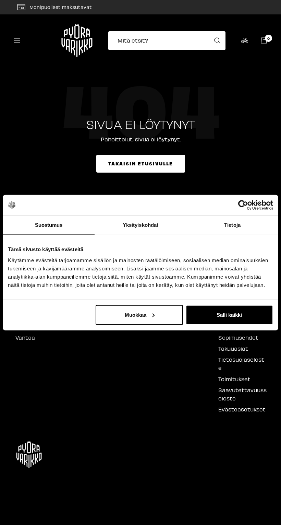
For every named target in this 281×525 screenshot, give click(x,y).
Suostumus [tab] (49, 225)
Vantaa (25, 337)
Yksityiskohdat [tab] (140, 225)
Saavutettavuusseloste (242, 394)
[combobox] (169, 40)
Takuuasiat (233, 348)
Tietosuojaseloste (241, 363)
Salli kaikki (229, 314)
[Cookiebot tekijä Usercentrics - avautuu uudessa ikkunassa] (243, 205)
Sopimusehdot (238, 337)
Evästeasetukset (242, 409)
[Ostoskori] (263, 40)
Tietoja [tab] (232, 225)
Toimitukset (234, 379)
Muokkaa (135, 314)
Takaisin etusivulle (140, 163)
